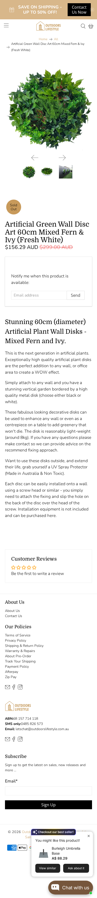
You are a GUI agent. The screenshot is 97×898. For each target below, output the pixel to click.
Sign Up (48, 805)
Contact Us (13, 616)
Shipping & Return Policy (24, 645)
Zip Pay (10, 677)
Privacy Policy (15, 640)
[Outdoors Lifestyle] (48, 26)
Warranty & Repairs (20, 651)
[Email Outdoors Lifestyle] (7, 688)
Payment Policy (17, 666)
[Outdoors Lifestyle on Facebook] (13, 688)
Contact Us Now (79, 9)
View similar (47, 868)
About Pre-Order (18, 656)
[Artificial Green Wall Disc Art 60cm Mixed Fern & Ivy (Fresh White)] (48, 106)
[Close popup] (89, 836)
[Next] (62, 157)
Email (11, 781)
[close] (92, 9)
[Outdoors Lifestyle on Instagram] (20, 688)
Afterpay (11, 671)
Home (43, 39)
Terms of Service (17, 635)
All (56, 39)
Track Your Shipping (20, 661)
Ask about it (76, 868)
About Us (12, 610)
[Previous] (35, 157)
